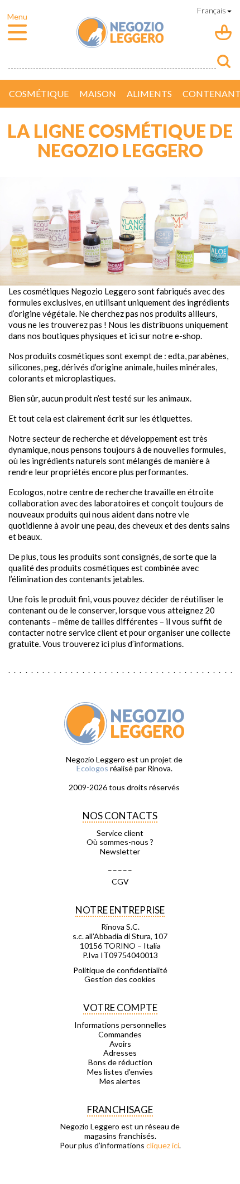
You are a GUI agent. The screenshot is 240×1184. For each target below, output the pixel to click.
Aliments (149, 93)
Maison (97, 93)
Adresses (120, 1052)
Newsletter (120, 851)
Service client (120, 833)
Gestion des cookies (120, 979)
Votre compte (120, 1007)
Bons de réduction (120, 1062)
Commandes (120, 1034)
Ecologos (92, 768)
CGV (120, 881)
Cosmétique (39, 93)
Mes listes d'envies (120, 1071)
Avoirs (120, 1044)
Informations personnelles (120, 1025)
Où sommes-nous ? (120, 842)
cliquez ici (162, 1145)
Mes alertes (120, 1081)
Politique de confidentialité (120, 970)
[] (224, 61)
